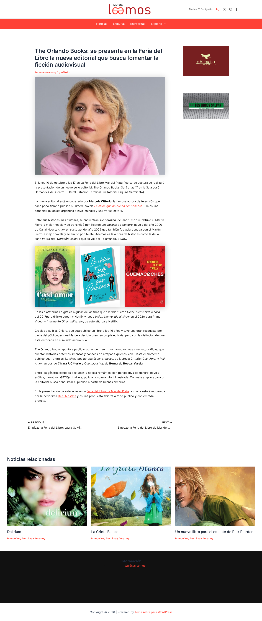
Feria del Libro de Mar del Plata (108, 391)
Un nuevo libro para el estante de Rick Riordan (214, 532)
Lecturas (119, 23)
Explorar (156, 23)
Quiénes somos (135, 565)
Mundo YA (13, 538)
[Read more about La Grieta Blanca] (131, 496)
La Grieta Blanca (105, 532)
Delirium (14, 532)
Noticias (101, 23)
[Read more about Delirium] (47, 496)
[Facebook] (236, 9)
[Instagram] (230, 9)
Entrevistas (137, 23)
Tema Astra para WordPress (153, 612)
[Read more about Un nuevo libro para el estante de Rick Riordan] (215, 496)
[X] (224, 9)
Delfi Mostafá (67, 396)
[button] (217, 9)
